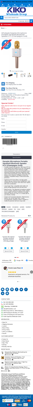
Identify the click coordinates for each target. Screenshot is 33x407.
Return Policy (5, 328)
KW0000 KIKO (12, 93)
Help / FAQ (5, 343)
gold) (17, 211)
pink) (23, 209)
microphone (15, 207)
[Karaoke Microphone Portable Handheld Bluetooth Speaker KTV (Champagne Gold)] (4, 75)
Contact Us (5, 339)
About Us (4, 322)
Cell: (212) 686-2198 (8, 302)
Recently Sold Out (7, 346)
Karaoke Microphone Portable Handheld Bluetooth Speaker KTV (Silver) (25, 239)
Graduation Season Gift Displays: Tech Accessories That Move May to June (15, 357)
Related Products (8, 216)
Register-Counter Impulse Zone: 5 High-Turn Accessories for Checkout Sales (16, 362)
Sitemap (4, 344)
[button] (1, 272)
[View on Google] (5, 268)
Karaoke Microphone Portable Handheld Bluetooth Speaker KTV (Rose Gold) (9, 239)
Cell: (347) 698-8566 (8, 304)
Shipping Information (7, 324)
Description (16, 154)
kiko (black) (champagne (8, 211)
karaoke (9, 207)
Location (4, 326)
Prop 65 (4, 333)
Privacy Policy (6, 329)
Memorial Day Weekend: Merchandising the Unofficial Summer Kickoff (16, 353)
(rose (19, 209)
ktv (15, 209)
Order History (5, 341)
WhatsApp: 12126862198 (10, 306)
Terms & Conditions (7, 331)
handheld (28, 207)
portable (22, 207)
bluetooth (4, 209)
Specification (17, 157)
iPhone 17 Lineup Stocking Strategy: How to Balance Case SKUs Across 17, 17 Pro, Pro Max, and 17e (17, 368)
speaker (10, 209)
